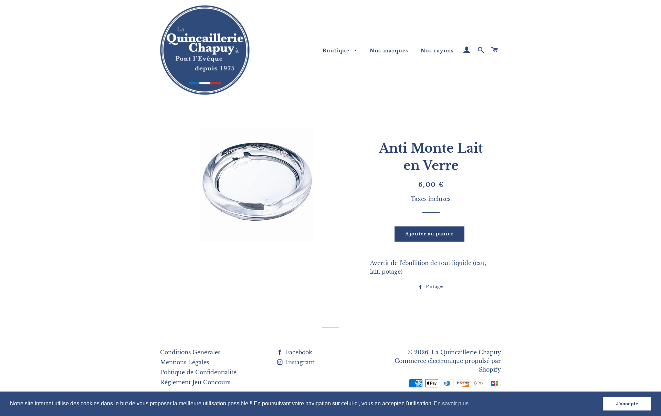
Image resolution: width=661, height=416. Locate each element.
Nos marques (389, 51)
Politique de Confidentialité (198, 372)
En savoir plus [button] (451, 403)
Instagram (299, 362)
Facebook (298, 352)
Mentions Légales (184, 362)
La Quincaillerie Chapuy (466, 352)
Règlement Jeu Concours (195, 382)
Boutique (337, 51)
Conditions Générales (190, 352)
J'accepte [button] (627, 403)
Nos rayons (437, 51)
